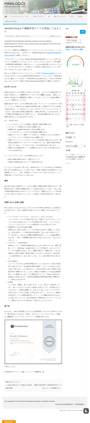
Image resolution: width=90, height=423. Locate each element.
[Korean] (74, 37)
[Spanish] (76, 37)
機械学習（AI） (40, 372)
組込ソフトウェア (38, 16)
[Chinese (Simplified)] (67, 37)
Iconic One (63, 410)
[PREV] (68, 91)
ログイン (69, 163)
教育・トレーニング (28, 372)
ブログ (72, 16)
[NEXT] (83, 91)
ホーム (68, 155)
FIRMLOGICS (14, 3)
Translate (79, 42)
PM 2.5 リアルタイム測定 (74, 49)
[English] (71, 37)
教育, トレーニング (59, 16)
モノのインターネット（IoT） (20, 16)
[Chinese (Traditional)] (69, 37)
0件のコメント (55, 36)
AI (49, 16)
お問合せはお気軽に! (11, 21)
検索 (67, 28)
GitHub (80, 16)
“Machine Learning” (48, 73)
